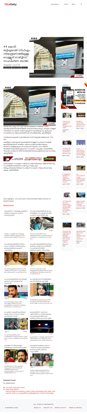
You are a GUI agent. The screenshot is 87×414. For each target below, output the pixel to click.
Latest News (54, 4)
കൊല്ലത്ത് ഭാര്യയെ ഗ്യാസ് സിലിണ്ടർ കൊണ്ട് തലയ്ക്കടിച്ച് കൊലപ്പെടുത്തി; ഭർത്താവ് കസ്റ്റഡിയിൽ (40, 348)
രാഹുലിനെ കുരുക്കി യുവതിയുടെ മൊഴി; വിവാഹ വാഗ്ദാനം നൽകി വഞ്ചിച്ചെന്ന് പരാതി (15, 314)
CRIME (7, 389)
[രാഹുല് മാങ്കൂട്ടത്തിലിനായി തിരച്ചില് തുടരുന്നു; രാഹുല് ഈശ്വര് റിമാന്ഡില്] (16, 299)
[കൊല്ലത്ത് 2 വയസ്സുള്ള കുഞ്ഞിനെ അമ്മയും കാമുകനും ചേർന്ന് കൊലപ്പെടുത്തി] (16, 231)
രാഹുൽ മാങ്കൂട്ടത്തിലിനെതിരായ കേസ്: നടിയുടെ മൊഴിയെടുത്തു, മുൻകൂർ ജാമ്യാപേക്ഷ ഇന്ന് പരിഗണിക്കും (14, 247)
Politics (66, 4)
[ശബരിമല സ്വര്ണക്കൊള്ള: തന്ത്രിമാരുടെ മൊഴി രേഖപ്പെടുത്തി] (16, 363)
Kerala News (16, 67)
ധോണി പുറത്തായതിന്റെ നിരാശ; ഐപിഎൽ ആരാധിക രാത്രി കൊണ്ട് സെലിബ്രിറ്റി (80, 151)
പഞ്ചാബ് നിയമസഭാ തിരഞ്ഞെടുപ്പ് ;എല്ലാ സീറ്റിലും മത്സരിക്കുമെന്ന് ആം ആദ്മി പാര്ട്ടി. (30, 391)
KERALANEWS (14, 389)
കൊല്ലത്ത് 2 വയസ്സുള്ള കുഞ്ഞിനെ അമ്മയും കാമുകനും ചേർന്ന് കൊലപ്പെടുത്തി (16, 213)
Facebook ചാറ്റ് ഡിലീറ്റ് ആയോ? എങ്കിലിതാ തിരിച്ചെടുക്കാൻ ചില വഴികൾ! (67, 124)
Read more (22, 237)
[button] (81, 4)
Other (73, 4)
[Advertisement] (43, 21)
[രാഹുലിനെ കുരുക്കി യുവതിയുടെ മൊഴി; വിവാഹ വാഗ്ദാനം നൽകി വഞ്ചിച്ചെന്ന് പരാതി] (16, 332)
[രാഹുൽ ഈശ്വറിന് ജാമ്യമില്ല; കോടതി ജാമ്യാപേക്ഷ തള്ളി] (42, 297)
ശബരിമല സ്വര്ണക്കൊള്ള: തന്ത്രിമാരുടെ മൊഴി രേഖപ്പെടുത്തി (15, 346)
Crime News (7, 67)
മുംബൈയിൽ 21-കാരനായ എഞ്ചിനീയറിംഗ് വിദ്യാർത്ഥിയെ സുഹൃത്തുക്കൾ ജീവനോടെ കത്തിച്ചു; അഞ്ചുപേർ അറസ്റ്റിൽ (40, 315)
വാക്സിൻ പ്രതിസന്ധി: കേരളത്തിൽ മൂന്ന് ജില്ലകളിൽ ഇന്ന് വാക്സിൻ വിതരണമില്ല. (29, 393)
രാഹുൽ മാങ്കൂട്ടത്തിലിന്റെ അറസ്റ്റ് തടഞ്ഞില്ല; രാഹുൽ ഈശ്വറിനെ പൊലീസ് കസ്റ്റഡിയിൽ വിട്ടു (41, 213)
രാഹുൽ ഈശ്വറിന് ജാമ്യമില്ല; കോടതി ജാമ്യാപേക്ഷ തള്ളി (40, 280)
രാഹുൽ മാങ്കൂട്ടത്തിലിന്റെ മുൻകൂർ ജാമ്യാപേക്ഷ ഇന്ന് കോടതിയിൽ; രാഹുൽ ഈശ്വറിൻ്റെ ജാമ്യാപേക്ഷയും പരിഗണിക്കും (41, 247)
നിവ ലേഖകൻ (7, 65)
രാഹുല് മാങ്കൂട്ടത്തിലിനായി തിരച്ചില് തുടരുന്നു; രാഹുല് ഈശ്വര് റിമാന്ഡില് (15, 281)
